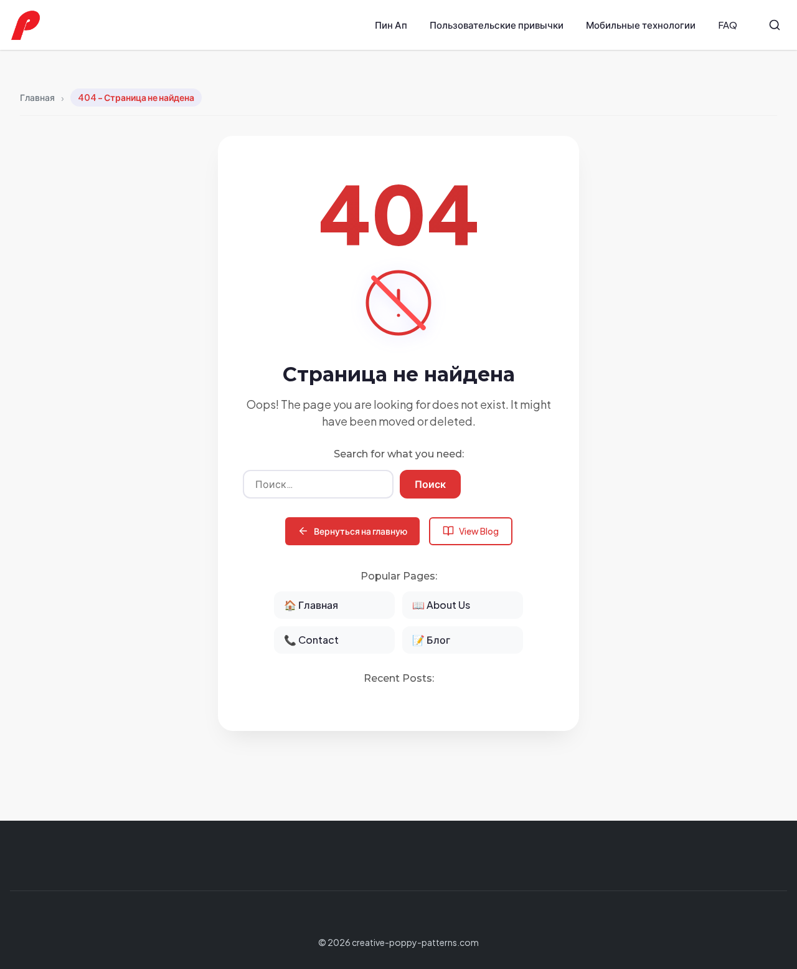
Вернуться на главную (360, 531)
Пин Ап (391, 25)
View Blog (479, 531)
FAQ (727, 25)
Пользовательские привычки (497, 25)
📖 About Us (441, 604)
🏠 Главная (311, 604)
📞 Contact (311, 639)
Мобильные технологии (641, 25)
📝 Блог (431, 639)
